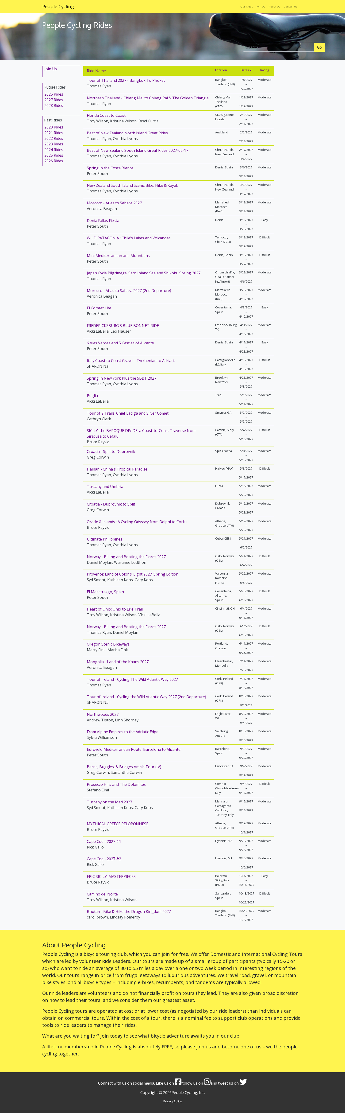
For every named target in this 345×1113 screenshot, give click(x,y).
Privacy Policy (172, 1101)
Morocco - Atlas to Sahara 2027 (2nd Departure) (129, 290)
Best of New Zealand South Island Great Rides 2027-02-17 (137, 150)
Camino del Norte (102, 894)
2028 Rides (53, 105)
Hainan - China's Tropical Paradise (117, 469)
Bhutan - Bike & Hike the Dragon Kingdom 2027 (129, 911)
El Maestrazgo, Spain (105, 591)
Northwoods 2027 (103, 714)
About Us (274, 6)
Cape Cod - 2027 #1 (104, 841)
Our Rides (246, 6)
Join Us (261, 6)
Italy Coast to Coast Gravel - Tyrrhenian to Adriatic (131, 360)
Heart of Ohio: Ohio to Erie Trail (115, 609)
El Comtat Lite (99, 308)
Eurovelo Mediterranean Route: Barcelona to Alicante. (134, 749)
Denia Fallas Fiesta (103, 220)
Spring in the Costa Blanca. (110, 168)
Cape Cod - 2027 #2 (104, 858)
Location (221, 70)
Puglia (92, 395)
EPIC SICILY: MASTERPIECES (111, 876)
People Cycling (58, 6)
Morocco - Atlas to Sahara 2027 (114, 203)
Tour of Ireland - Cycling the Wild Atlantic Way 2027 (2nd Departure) (146, 696)
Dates (245, 70)
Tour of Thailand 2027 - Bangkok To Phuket (126, 80)
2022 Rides (53, 138)
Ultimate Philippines (104, 539)
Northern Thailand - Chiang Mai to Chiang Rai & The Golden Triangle (148, 98)
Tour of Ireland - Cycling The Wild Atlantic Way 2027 (132, 679)
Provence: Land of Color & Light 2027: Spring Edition (132, 574)
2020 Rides (53, 127)
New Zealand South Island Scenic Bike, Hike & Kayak (132, 185)
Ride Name (96, 70)
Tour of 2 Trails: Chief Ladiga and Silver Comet (128, 413)
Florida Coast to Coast (106, 115)
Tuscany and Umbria (105, 486)
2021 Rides (53, 132)
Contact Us (290, 6)
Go (319, 47)
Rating (264, 70)
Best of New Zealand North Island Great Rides (127, 133)
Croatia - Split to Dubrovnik (111, 451)
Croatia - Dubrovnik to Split (111, 504)
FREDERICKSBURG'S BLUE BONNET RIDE (123, 325)
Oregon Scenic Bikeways (108, 644)
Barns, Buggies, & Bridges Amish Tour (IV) (124, 766)
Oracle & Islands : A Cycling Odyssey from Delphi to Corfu (137, 521)
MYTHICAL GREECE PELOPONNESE (117, 823)
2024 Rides (53, 149)
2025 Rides (53, 155)
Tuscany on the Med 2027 (109, 802)
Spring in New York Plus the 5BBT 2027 (121, 378)
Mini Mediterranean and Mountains (118, 255)
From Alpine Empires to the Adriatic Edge (122, 731)
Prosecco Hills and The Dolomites (116, 784)
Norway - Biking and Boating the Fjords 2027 (126, 556)
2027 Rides (53, 99)
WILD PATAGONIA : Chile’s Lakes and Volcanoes (129, 238)
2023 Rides (53, 144)
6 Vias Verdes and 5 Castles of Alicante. (121, 343)
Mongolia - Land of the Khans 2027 (118, 661)
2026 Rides (53, 94)
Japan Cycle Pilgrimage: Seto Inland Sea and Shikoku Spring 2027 (143, 273)
